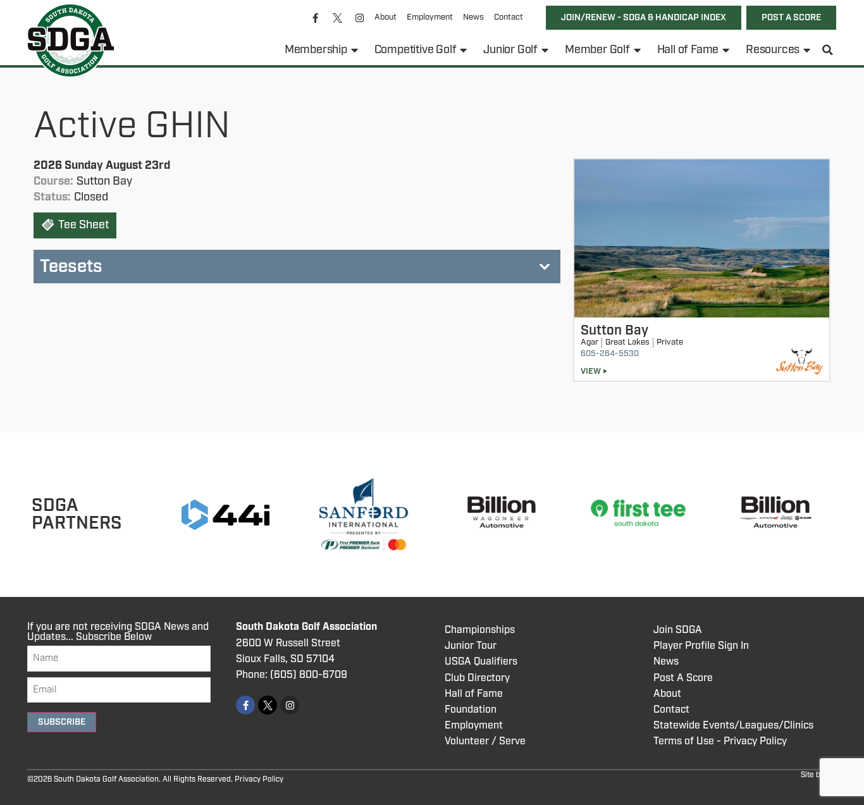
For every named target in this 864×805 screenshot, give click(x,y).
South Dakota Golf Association (306, 627)
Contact (508, 17)
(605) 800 (294, 675)
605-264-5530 (610, 353)
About (385, 17)
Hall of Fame (688, 50)
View (591, 371)
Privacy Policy (259, 779)
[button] (827, 49)
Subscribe (61, 722)
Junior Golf (510, 50)
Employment (430, 17)
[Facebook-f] (315, 17)
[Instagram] (359, 17)
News (473, 17)
